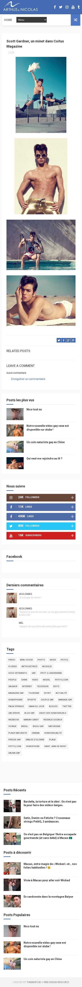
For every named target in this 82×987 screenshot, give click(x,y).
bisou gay (38, 726)
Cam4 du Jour (36, 706)
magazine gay (16, 693)
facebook (13, 719)
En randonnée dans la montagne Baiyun (48, 896)
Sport (47, 693)
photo (41, 660)
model (46, 680)
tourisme (33, 693)
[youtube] (73, 7)
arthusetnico (29, 666)
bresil (24, 726)
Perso (11, 660)
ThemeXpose (34, 982)
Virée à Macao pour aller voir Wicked (47, 880)
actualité (61, 693)
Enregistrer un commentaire (28, 379)
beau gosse (26, 660)
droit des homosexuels (52, 713)
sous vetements (17, 673)
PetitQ (64, 660)
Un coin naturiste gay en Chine (46, 442)
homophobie (15, 700)
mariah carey (31, 719)
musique (47, 666)
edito (56, 686)
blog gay (29, 713)
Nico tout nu (34, 409)
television (42, 686)
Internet (27, 686)
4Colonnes (25, 594)
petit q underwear (51, 673)
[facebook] (54, 7)
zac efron (14, 713)
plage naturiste (17, 733)
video (35, 680)
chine (24, 680)
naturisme (54, 726)
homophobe (32, 746)
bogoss (53, 706)
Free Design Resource (56, 982)
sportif (31, 700)
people (12, 680)
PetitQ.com (14, 746)
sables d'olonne (35, 739)
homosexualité (53, 733)
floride (12, 666)
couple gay (47, 700)
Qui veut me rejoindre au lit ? (44, 458)
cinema (35, 733)
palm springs (16, 706)
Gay (34, 673)
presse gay (14, 739)
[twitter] (60, 7)
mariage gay (65, 700)
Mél (21, 623)
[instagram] (67, 7)
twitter (66, 706)
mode (53, 660)
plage (52, 739)
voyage (12, 726)
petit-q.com (61, 680)
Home (8, 19)
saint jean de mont (55, 746)
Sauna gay (14, 753)
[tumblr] (78, 7)
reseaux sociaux (52, 719)
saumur (12, 686)
